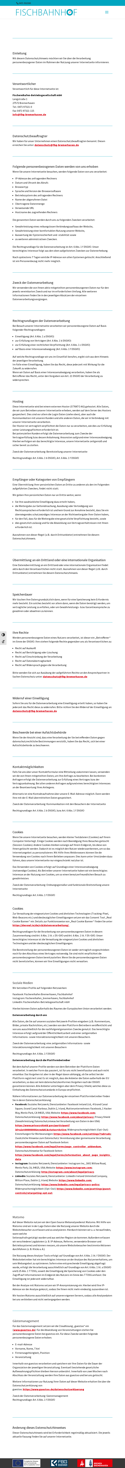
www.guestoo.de (24, 1329)
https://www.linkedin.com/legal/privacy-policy (70, 1184)
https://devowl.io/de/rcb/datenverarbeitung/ (41, 925)
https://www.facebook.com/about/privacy (67, 1117)
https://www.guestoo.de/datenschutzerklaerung (53, 1389)
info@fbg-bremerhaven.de (29, 114)
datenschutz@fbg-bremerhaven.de (57, 145)
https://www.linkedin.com (75, 1180)
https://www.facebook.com (78, 1112)
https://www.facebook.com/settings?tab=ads (82, 1133)
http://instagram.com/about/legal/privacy (67, 1171)
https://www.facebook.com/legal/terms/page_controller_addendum (58, 1146)
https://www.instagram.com (74, 1167)
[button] (106, 14)
